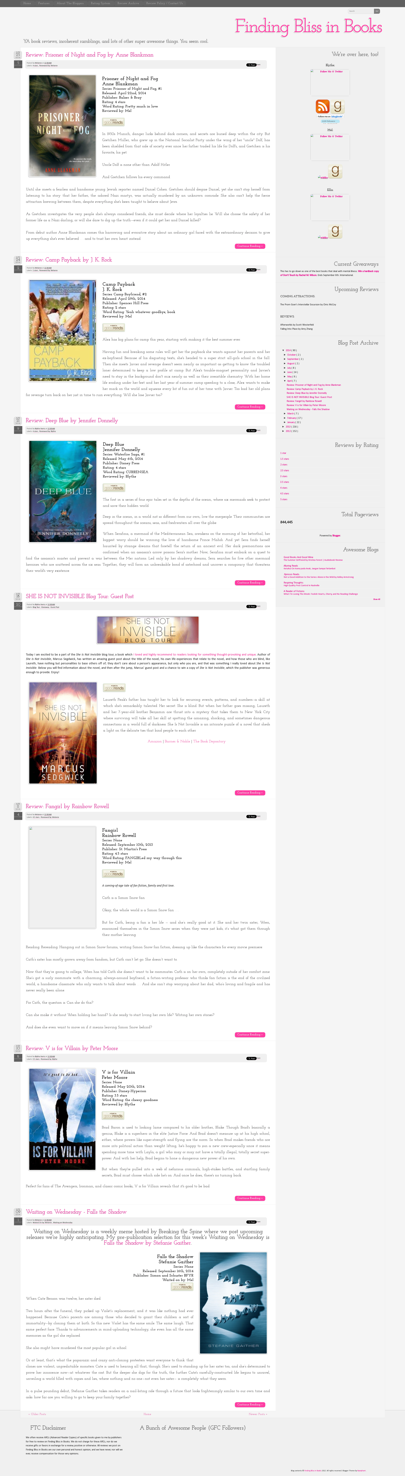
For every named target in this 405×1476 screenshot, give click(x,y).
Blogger (336, 535)
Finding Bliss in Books (308, 27)
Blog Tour (36, 607)
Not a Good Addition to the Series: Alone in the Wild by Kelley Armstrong (319, 577)
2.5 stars (284, 470)
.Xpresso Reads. (292, 574)
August (291, 363)
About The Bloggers (71, 3)
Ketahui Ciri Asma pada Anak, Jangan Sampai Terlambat (310, 568)
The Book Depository (209, 741)
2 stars (35, 270)
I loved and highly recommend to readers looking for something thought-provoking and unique (194, 654)
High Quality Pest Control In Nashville (301, 585)
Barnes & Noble (177, 741)
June (290, 372)
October (291, 355)
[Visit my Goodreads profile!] (337, 112)
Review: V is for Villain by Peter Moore (72, 1048)
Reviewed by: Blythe (47, 431)
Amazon (155, 741)
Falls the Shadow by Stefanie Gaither (147, 1243)
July (289, 368)
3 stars (283, 476)
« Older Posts (37, 1414)
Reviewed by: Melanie (48, 66)
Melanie (38, 63)
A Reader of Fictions (294, 591)
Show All (376, 599)
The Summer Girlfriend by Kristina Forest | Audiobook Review (313, 560)
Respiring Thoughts (293, 583)
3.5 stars (36, 1059)
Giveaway (45, 607)
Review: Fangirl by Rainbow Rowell (67, 806)
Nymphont (361, 1471)
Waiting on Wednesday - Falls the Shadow (76, 1212)
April (289, 381)
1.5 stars (284, 459)
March (290, 413)
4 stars (35, 66)
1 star (283, 453)
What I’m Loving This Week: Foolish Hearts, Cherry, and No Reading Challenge (321, 594)
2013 (288, 427)
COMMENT (18, 1221)
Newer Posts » (258, 1414)
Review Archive (129, 3)
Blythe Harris (40, 429)
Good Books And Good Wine (298, 557)
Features (44, 3)
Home (27, 3)
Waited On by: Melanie (42, 1223)
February (292, 418)
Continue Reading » (250, 246)
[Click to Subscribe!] (323, 112)
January (291, 422)
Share (258, 65)
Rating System (101, 3)
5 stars (283, 499)
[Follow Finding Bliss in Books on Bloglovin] (330, 118)
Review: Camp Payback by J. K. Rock (69, 260)
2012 (288, 431)
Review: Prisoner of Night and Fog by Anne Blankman (90, 55)
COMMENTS (18, 64)
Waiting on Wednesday (62, 1223)
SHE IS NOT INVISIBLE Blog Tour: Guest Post (80, 596)
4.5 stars (36, 817)
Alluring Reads (291, 566)
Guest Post (54, 607)
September (293, 359)
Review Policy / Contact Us (164, 3)
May (289, 376)
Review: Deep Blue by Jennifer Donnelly (72, 421)
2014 (288, 350)
